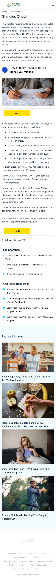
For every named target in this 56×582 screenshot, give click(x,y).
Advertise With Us (20, 557)
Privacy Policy (30, 553)
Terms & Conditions (14, 553)
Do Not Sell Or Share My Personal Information (28, 569)
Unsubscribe (44, 553)
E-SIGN (11, 565)
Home (4, 11)
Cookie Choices (36, 557)
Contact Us (22, 565)
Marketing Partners (45, 561)
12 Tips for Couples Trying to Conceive (23, 273)
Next (17, 113)
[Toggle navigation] (53, 4)
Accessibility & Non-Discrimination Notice (19, 561)
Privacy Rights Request (39, 565)
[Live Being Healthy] (28, 541)
